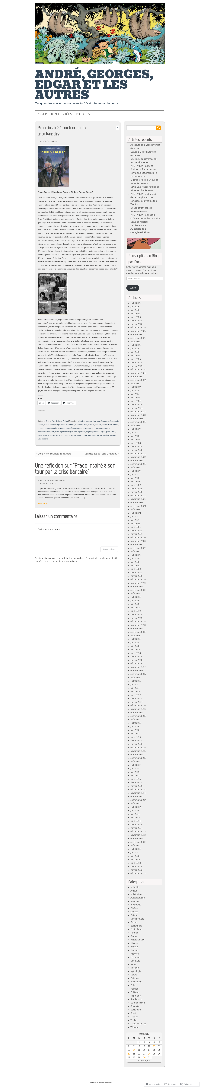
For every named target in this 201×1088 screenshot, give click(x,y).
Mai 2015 (134, 772)
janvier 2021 (136, 534)
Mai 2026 (134, 310)
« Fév (141, 1061)
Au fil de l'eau (95, 421)
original (89, 432)
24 (149, 1054)
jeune (57, 432)
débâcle (98, 425)
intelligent (50, 432)
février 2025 (136, 362)
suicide (99, 435)
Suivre (132, 288)
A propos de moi (48, 114)
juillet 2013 (135, 849)
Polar (54, 421)
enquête (54, 428)
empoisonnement (44, 428)
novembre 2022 (138, 457)
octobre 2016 (136, 712)
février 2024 (136, 404)
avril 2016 (135, 733)
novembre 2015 (138, 751)
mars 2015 (135, 779)
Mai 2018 (134, 646)
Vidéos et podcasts (76, 114)
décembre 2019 (138, 579)
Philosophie (136, 982)
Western (134, 1027)
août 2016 (135, 719)
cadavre (53, 425)
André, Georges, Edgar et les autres (94, 85)
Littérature (135, 961)
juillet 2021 (135, 513)
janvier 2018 (136, 660)
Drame (48, 421)
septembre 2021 (138, 506)
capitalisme (60, 425)
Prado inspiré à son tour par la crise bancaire (62, 131)
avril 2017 (135, 691)
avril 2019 (135, 607)
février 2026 (136, 320)
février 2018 (136, 656)
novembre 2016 (138, 709)
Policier (59, 421)
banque (40, 425)
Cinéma (134, 908)
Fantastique (136, 929)
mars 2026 (135, 317)
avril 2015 (135, 775)
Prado (50, 435)
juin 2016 (134, 726)
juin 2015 (134, 768)
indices (90, 428)
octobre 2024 (136, 376)
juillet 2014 (135, 807)
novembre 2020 (138, 541)
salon (79, 435)
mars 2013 (135, 863)
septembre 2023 (138, 422)
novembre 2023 (138, 415)
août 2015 (135, 761)
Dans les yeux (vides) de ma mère (54, 454)
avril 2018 (135, 649)
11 (154, 1046)
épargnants (114, 421)
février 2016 (136, 740)
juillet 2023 (135, 429)
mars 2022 (135, 485)
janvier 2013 (136, 870)
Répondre (42, 503)
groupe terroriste (80, 428)
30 (144, 1057)
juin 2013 (134, 852)
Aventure (134, 901)
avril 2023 (135, 439)
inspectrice (42, 432)
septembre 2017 (138, 674)
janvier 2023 (136, 450)
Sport (133, 1013)
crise (85, 425)
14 (134, 1050)
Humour (134, 950)
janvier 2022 (136, 492)
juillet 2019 (135, 597)
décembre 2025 (138, 327)
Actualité (134, 887)
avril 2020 (135, 565)
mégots (70, 432)
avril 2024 (135, 397)
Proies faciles (58, 435)
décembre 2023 (138, 411)
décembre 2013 (138, 831)
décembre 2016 (138, 705)
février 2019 (136, 614)
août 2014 (135, 803)
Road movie (136, 999)
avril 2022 (135, 481)
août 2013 (135, 845)
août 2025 (135, 341)
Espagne (61, 428)
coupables (79, 425)
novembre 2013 (138, 835)
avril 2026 (135, 313)
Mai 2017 (134, 688)
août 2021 (135, 509)
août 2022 (135, 467)
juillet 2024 (135, 387)
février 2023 (136, 446)
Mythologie (135, 971)
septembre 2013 (138, 842)
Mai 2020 (134, 562)
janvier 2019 (136, 618)
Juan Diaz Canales (77, 334)
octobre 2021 (136, 502)
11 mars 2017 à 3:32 (47, 483)
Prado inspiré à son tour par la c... (52, 480)
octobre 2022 (136, 460)
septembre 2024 (138, 380)
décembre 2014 (138, 789)
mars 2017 (135, 695)
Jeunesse (135, 957)
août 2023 (135, 425)
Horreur (134, 947)
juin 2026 (134, 306)
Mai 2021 (134, 520)
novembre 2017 (138, 667)
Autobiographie (137, 898)
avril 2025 (135, 355)
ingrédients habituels (65, 323)
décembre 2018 (138, 621)
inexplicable (98, 428)
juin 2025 (134, 348)
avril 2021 (135, 523)
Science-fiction (137, 1003)
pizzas (113, 432)
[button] (53, 166)
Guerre (133, 936)
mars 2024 (135, 401)
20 (129, 1054)
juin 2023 (134, 432)
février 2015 (136, 782)
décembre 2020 (138, 537)
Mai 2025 (134, 352)
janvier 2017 (136, 702)
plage (40, 435)
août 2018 (135, 635)
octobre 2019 (136, 586)
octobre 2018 (136, 628)
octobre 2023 (136, 418)
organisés (81, 432)
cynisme (91, 425)
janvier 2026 (136, 324)
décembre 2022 (138, 453)
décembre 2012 (138, 873)
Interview (134, 954)
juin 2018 (134, 642)
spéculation (92, 435)
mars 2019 (135, 611)
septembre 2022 (138, 464)
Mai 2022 (134, 478)
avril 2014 (135, 817)
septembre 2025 (138, 338)
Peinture (134, 978)
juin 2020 (134, 558)
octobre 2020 (136, 544)
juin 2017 (134, 684)
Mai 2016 (134, 730)
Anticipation (136, 894)
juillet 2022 (135, 471)
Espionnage (136, 926)
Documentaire (137, 919)
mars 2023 (135, 443)
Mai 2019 (134, 604)
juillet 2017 (135, 681)
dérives (104, 425)
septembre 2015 (138, 758)
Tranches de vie (138, 1024)
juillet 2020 (135, 555)
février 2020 (136, 572)
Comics (134, 912)
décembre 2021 (138, 495)
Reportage (135, 996)
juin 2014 (134, 810)
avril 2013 (135, 859)
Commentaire (109, 549)
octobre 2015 (136, 754)
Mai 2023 (134, 436)
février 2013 (136, 866)
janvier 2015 (136, 786)
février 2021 (136, 530)
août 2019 (135, 593)
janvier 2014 (136, 828)
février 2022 (136, 488)
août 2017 (135, 677)
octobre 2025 (136, 334)
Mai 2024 (134, 394)
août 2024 (135, 383)
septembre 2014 (138, 800)
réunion (67, 435)
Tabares (113, 435)
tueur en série (43, 439)
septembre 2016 (138, 716)
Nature (133, 975)
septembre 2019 (138, 590)
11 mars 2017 (43, 141)
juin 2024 (134, 390)
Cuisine (134, 915)
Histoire (134, 943)
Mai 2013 (134, 856)
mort (75, 432)
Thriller (65, 421)
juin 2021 (134, 516)
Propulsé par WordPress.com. (100, 1082)
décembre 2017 (138, 663)
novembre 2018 (138, 625)
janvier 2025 (136, 366)
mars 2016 (135, 737)
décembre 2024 (138, 369)
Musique (134, 968)
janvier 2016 (136, 744)
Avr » (147, 1061)
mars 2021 (135, 527)
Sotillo (84, 435)
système (106, 435)
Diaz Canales (113, 425)
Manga (133, 964)
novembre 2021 (138, 499)
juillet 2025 (135, 345)
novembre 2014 (138, 793)
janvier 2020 (136, 576)
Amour (133, 891)
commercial (70, 425)
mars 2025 (135, 359)
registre (73, 435)
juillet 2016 (135, 723)
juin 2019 (134, 600)
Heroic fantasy (137, 940)
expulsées (70, 428)
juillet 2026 (135, 303)
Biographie (135, 905)
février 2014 (136, 824)
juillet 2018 (135, 639)
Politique (134, 992)
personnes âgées (98, 432)
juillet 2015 (135, 765)
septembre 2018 (138, 632)
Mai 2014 (134, 814)
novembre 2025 (138, 331)
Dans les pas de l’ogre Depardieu (101, 454)
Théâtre (134, 1017)
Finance (134, 933)
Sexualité (135, 1006)
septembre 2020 (138, 548)
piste (108, 432)
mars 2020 (135, 569)
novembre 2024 (138, 373)
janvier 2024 (136, 408)
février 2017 (136, 698)
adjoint (80, 421)
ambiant (87, 421)
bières (46, 425)
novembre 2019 (138, 583)
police (45, 435)
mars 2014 (135, 821)
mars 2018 (135, 653)
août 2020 (135, 551)
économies (105, 421)
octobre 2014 (136, 796)
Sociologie (135, 1010)
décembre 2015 (138, 747)
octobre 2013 (136, 838)
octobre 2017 (136, 670)
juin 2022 (134, 474)
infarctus (107, 428)
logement (63, 432)
